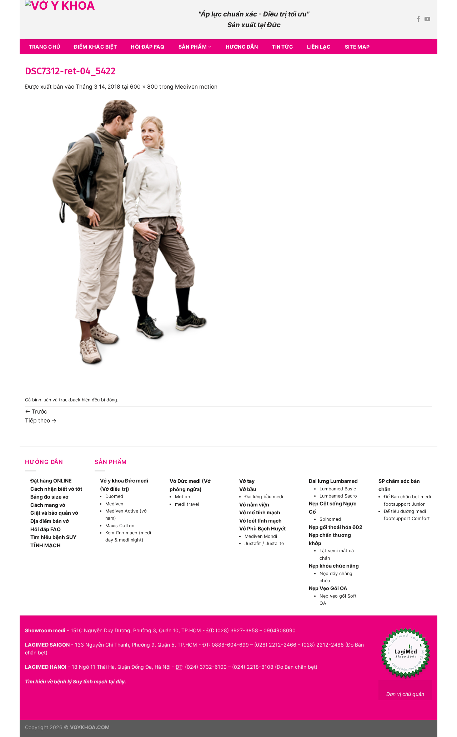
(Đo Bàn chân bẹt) (296, 667)
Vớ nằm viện (254, 504)
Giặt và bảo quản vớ (54, 513)
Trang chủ (44, 47)
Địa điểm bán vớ (49, 521)
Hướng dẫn (242, 47)
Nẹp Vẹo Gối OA (328, 588)
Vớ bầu (247, 489)
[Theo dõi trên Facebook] (418, 19)
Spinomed (330, 519)
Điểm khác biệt (95, 47)
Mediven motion (196, 86)
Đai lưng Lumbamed (333, 481)
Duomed (114, 496)
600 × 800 (144, 86)
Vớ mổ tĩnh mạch (259, 512)
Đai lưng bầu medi (264, 496)
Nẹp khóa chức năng (334, 566)
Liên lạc (319, 47)
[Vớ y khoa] (106, 19)
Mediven (114, 503)
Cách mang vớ (47, 505)
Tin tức (282, 47)
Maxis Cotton (119, 525)
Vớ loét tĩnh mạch (260, 521)
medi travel (187, 504)
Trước (36, 411)
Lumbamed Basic (338, 488)
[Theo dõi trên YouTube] (427, 19)
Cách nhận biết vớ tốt (56, 489)
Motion (182, 496)
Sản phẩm (193, 47)
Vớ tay (247, 481)
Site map (357, 47)
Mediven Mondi (261, 536)
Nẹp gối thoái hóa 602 (335, 527)
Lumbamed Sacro (338, 496)
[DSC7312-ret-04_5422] (132, 242)
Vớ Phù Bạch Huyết (262, 528)
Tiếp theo (41, 420)
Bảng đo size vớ (49, 497)
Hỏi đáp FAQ (147, 47)
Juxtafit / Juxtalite (264, 543)
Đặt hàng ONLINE (51, 481)
